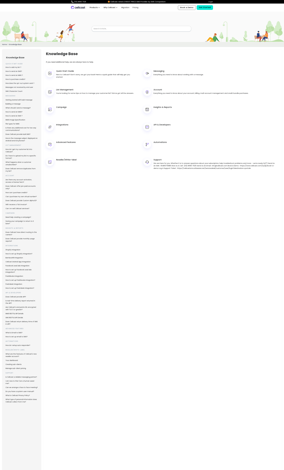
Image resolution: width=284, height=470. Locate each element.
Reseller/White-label (15, 350)
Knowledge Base (15, 44)
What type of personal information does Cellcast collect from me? (21, 400)
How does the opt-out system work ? (20, 83)
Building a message (13, 104)
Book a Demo (186, 7)
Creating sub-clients (14, 364)
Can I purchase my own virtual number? (21, 196)
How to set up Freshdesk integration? (20, 288)
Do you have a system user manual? (20, 391)
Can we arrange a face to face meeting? (22, 387)
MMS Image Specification (15, 120)
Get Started (205, 7)
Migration (125, 7)
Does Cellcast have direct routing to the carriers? (21, 233)
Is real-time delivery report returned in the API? (20, 302)
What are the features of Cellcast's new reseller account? (21, 355)
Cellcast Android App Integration (18, 262)
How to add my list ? (13, 67)
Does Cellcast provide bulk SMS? (18, 134)
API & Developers (13, 293)
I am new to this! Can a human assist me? (20, 382)
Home (4, 44)
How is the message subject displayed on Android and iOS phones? (21, 139)
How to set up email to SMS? (17, 337)
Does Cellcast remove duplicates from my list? (21, 169)
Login (210, 2)
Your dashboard (12, 360)
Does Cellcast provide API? (16, 297)
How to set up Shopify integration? (19, 254)
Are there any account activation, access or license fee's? (19, 181)
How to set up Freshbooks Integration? (20, 280)
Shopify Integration (13, 250)
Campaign (10, 213)
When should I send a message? (18, 108)
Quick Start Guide (14, 64)
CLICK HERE (171, 1)
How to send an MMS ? (14, 75)
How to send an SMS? (14, 71)
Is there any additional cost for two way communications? (21, 129)
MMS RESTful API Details (14, 313)
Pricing (135, 7)
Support (9, 373)
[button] (95, 8)
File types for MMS (12, 124)
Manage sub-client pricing (16, 368)
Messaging (10, 96)
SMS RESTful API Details (14, 317)
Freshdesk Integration (14, 284)
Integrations (12, 246)
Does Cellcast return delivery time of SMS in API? (22, 322)
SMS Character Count (14, 91)
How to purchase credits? (15, 79)
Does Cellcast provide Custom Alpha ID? (21, 200)
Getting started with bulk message (19, 100)
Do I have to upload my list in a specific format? (21, 157)
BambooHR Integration (14, 258)
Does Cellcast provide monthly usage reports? (20, 240)
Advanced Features (15, 328)
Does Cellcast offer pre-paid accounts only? (21, 187)
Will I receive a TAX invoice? (16, 204)
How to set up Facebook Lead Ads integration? (19, 271)
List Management (13, 145)
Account (10, 175)
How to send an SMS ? (14, 116)
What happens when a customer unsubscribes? (18, 163)
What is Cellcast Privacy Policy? (18, 395)
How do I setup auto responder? (18, 345)
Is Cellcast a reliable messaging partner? (21, 377)
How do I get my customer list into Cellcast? (19, 150)
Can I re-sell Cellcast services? (17, 208)
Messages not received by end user (19, 87)
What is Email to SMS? (14, 333)
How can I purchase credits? (16, 192)
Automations (12, 341)
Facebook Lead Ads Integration (17, 266)
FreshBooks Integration (14, 276)
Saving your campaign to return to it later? (20, 222)
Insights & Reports (14, 228)
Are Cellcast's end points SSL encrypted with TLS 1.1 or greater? (21, 308)
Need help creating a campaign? (18, 217)
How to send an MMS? (14, 112)
